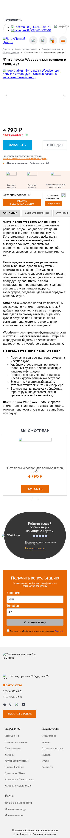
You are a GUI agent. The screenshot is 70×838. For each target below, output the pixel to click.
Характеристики (36, 213)
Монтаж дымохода (15, 809)
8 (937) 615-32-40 (12, 697)
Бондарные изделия (51, 49)
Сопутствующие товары (26, 49)
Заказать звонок (20, 713)
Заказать (17, 145)
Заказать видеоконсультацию (22, 202)
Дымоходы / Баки (15, 773)
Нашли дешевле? (13, 135)
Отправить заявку (35, 622)
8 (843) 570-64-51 (12, 691)
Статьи (45, 760)
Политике (59, 631)
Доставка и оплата (52, 748)
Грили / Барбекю (14, 767)
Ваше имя (14, 592)
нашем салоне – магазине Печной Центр (24, 158)
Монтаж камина (14, 815)
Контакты (47, 767)
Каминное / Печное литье (19, 779)
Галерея (46, 754)
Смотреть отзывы (35, 548)
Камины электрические (18, 785)
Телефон (13, 605)
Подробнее (53, 204)
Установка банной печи (18, 802)
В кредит (55, 145)
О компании (49, 735)
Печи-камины (13, 748)
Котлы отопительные (17, 760)
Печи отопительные (16, 742)
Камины (9, 754)
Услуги (46, 742)
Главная (6, 49)
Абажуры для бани (11, 52)
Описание (10, 213)
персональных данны (35, 830)
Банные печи (12, 735)
